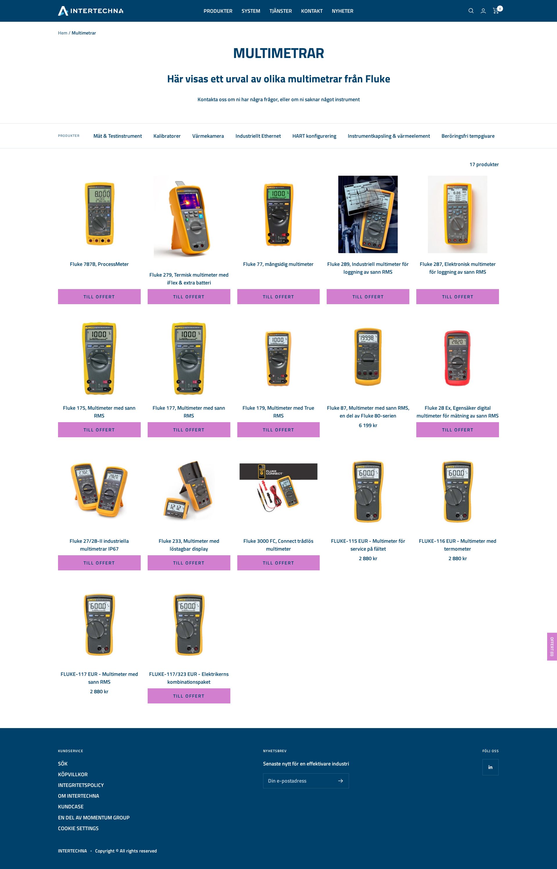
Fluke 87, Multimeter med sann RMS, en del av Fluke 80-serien (368, 412)
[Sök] (471, 10)
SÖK (63, 764)
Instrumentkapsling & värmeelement (389, 136)
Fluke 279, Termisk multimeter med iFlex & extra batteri (189, 278)
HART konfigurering (314, 136)
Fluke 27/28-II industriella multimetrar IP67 (99, 545)
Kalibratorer (167, 136)
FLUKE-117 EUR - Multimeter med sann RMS (99, 678)
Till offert (99, 296)
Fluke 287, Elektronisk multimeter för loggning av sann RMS (458, 268)
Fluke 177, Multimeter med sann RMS (189, 412)
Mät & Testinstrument (117, 136)
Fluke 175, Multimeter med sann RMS (99, 412)
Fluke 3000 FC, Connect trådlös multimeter (278, 545)
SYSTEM (251, 11)
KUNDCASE (71, 806)
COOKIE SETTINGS (78, 828)
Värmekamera (208, 136)
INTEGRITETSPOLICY (81, 785)
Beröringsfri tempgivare (468, 136)
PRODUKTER (218, 11)
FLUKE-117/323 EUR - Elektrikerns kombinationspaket (189, 678)
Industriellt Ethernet (258, 136)
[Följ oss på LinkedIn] (490, 767)
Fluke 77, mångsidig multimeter (278, 264)
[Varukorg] (496, 11)
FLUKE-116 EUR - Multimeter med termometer (457, 545)
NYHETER (342, 11)
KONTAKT (312, 11)
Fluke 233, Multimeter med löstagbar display (189, 545)
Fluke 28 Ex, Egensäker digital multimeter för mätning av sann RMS (458, 412)
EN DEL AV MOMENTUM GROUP (94, 817)
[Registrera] (340, 781)
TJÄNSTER (281, 11)
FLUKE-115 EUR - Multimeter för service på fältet (368, 545)
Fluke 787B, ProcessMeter (99, 264)
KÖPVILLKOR (73, 774)
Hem (62, 32)
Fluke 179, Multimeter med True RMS (278, 412)
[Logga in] (483, 10)
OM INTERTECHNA (78, 796)
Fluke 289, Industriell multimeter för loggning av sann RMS (368, 268)
